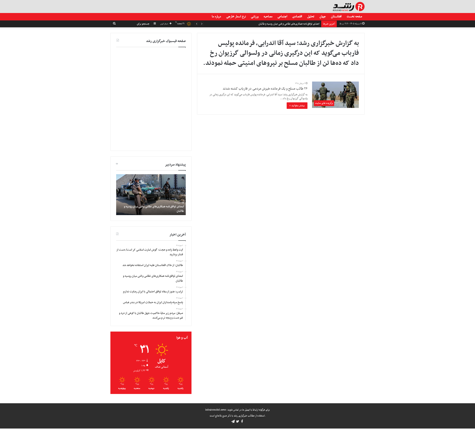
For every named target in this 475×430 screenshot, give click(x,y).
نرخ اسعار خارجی (236, 17)
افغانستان (336, 17)
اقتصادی (297, 17)
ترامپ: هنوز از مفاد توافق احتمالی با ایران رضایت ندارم (292, 24)
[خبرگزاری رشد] (349, 6)
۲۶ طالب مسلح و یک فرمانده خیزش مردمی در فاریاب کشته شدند (265, 89)
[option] (151, 194)
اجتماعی (282, 17)
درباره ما (216, 17)
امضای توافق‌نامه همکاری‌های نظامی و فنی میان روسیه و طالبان (154, 208)
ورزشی (254, 17)
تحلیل (310, 17)
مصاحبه (267, 17)
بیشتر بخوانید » (297, 105)
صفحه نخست (354, 17)
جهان (322, 17)
